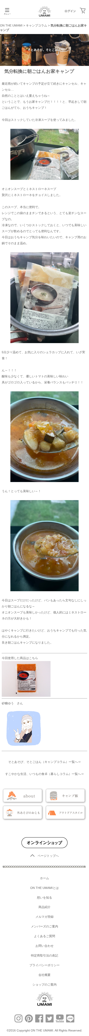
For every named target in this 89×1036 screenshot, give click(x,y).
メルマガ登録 (44, 916)
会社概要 (44, 975)
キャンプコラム (36, 25)
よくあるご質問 (44, 936)
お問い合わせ (44, 945)
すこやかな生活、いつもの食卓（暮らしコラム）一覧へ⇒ (44, 774)
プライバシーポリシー (44, 965)
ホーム (44, 878)
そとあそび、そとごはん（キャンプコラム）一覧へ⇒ (44, 762)
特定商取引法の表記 (44, 955)
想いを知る (44, 897)
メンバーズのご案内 (44, 926)
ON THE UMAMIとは (44, 888)
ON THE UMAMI (11, 25)
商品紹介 (44, 907)
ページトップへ (48, 855)
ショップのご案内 (44, 984)
